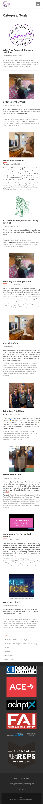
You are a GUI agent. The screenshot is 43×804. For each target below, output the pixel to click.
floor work (29, 185)
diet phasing (31, 561)
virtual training (13, 66)
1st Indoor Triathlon (13, 411)
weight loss (6, 246)
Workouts (8, 651)
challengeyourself (8, 433)
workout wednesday (15, 627)
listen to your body (28, 563)
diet (25, 561)
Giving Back (25, 183)
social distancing (25, 371)
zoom (16, 189)
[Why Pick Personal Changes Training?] (21, 35)
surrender (15, 505)
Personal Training (8, 62)
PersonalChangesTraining (11, 437)
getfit (10, 244)
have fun (16, 187)
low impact (22, 501)
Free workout (14, 501)
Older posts (8, 636)
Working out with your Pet (17, 281)
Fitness (12, 60)
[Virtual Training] (21, 327)
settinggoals (6, 439)
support (5, 66)
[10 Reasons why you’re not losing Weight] (21, 206)
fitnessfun (6, 501)
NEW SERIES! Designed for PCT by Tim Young (21, 644)
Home (7, 648)
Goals (16, 60)
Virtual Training (11, 343)
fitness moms (32, 499)
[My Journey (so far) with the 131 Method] (21, 522)
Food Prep (18, 240)
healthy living (7, 306)
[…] (23, 360)
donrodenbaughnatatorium (23, 433)
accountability (25, 62)
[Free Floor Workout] (21, 145)
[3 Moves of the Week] (21, 86)
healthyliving (7, 435)
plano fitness (7, 505)
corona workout (18, 499)
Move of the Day (12, 475)
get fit (10, 187)
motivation (34, 62)
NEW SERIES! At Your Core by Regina (18, 640)
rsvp (25, 625)
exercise (5, 123)
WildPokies (25, 778)
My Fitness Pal (17, 244)
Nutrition (32, 60)
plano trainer (19, 625)
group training (18, 623)
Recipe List (9, 655)
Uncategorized (19, 497)
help (14, 369)
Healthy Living (23, 60)
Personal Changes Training (17, 64)
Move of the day (24, 119)
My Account (9, 659)
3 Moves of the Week (14, 102)
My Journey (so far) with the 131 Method (19, 535)
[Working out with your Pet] (21, 266)
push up (32, 123)
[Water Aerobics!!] (21, 586)
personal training (32, 64)
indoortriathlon (17, 435)
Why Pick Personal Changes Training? (18, 51)
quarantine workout (27, 306)
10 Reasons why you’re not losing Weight (20, 221)
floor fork (18, 183)
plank (28, 123)
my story (15, 565)
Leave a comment (25, 66)
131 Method (20, 561)
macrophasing (7, 565)
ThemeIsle (29, 800)
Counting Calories (29, 242)
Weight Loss (22, 367)
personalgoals (24, 437)
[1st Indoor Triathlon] (21, 395)
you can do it (28, 505)
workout (10, 185)
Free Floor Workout (13, 160)
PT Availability (25, 365)
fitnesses (22, 185)
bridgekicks (30, 121)
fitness (35, 433)
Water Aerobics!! (12, 602)
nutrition (6, 64)
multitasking (16, 306)
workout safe (23, 373)
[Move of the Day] (21, 459)
